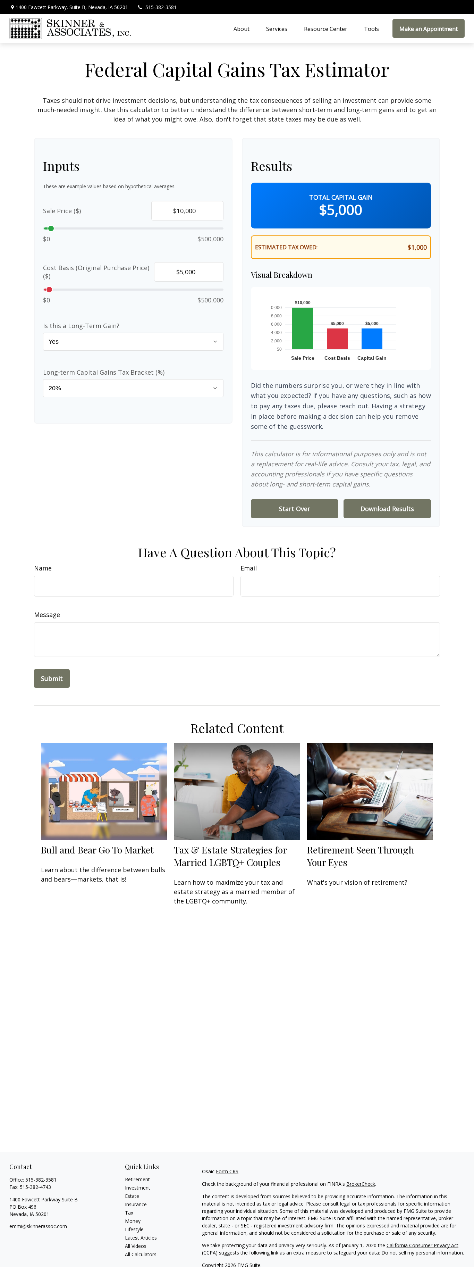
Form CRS (227, 1171)
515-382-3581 (161, 7)
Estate (132, 1196)
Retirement (137, 1179)
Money (133, 1221)
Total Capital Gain (341, 197)
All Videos (135, 1246)
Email (248, 568)
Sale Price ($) (62, 211)
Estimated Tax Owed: (286, 247)
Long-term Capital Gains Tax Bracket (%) (103, 372)
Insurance (136, 1204)
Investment (137, 1187)
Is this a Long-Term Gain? (81, 326)
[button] (241, 28)
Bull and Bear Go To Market (97, 849)
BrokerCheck (360, 1184)
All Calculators (140, 1254)
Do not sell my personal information (422, 1252)
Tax (129, 1212)
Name (43, 568)
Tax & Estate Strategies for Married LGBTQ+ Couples (230, 855)
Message (47, 614)
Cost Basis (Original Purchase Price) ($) (96, 272)
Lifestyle (134, 1229)
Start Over (294, 509)
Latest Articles (141, 1237)
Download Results (387, 509)
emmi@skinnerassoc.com (38, 1226)
